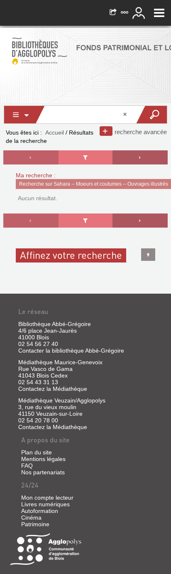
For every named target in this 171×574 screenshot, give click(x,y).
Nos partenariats (43, 472)
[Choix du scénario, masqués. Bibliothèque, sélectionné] (24, 114)
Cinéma (31, 517)
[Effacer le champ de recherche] (126, 114)
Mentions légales (43, 459)
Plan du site (36, 452)
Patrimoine (35, 524)
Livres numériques (45, 504)
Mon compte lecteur (47, 497)
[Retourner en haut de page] (148, 254)
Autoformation (39, 511)
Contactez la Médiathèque (52, 388)
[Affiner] (85, 157)
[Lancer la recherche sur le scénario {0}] (151, 114)
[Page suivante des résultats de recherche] (140, 157)
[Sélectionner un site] (125, 12)
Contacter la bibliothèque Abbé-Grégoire (71, 350)
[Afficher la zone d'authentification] (140, 13)
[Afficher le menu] (159, 13)
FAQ (27, 465)
